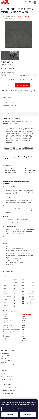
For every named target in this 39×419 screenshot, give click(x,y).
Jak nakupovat (5, 353)
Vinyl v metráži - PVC (28, 314)
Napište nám (4, 363)
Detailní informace (6, 97)
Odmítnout (9, 415)
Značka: (7, 18)
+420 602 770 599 (8, 379)
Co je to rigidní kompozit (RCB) (9, 390)
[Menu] (35, 2)
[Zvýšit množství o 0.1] (14, 84)
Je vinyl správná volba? (7, 393)
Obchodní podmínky (6, 360)
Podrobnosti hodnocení (23, 16)
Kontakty (3, 358)
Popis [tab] (4, 114)
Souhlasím (27, 415)
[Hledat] (25, 2)
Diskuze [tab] (9, 114)
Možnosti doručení (28, 80)
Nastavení (19, 409)
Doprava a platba (5, 356)
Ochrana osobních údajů (7, 365)
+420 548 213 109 (8, 377)
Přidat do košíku (23, 85)
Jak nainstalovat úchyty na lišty (9, 388)
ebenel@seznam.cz (9, 374)
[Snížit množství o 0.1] (14, 86)
